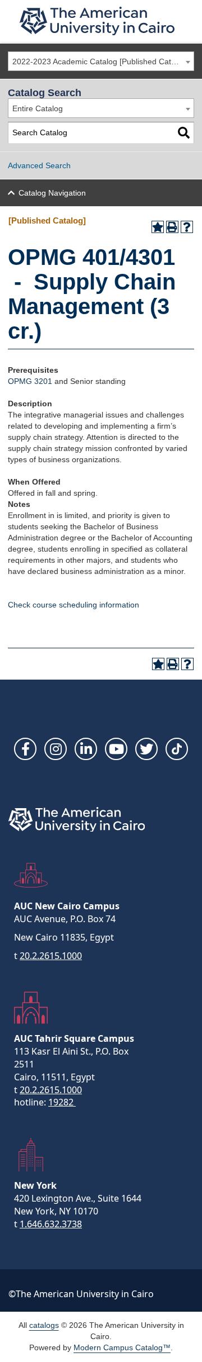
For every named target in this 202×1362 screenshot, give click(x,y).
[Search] (183, 133)
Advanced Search (39, 165)
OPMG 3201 (30, 381)
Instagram (55, 749)
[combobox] (101, 61)
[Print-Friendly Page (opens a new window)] (172, 227)
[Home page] (97, 21)
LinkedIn (86, 749)
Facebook (25, 749)
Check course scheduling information (73, 604)
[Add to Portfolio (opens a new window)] (158, 227)
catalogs (44, 1325)
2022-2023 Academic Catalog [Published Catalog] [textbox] (100, 61)
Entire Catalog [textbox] (37, 108)
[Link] (177, 749)
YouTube (116, 749)
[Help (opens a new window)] (187, 227)
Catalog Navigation (52, 192)
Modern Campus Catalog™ (122, 1347)
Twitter (146, 749)
